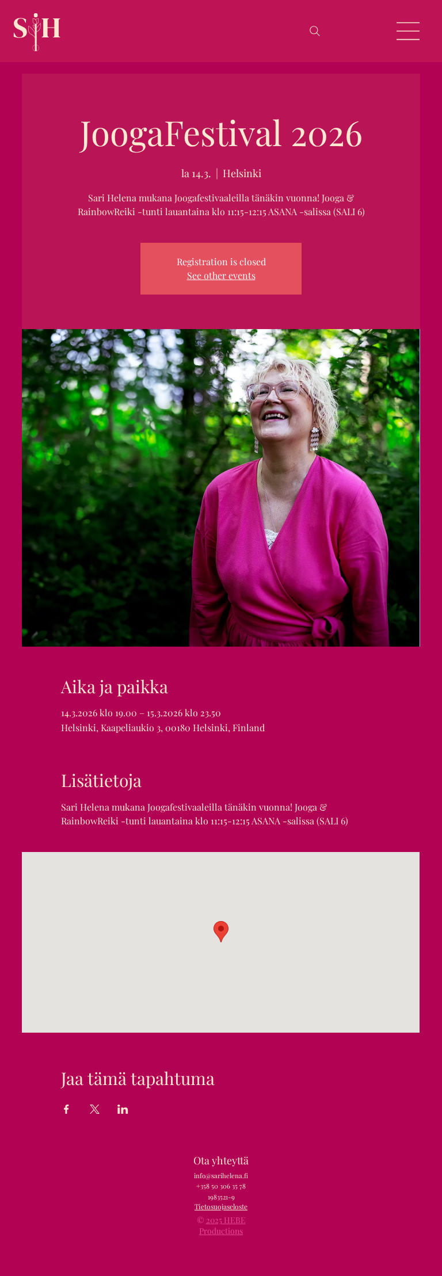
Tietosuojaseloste (221, 1206)
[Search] (315, 31)
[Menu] (408, 31)
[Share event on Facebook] (66, 1109)
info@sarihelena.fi (221, 1175)
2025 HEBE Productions (222, 1225)
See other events (221, 275)
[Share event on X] (94, 1109)
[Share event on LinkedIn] (122, 1109)
